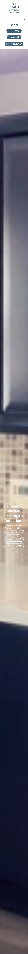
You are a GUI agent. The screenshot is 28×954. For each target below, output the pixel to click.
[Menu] (24, 19)
